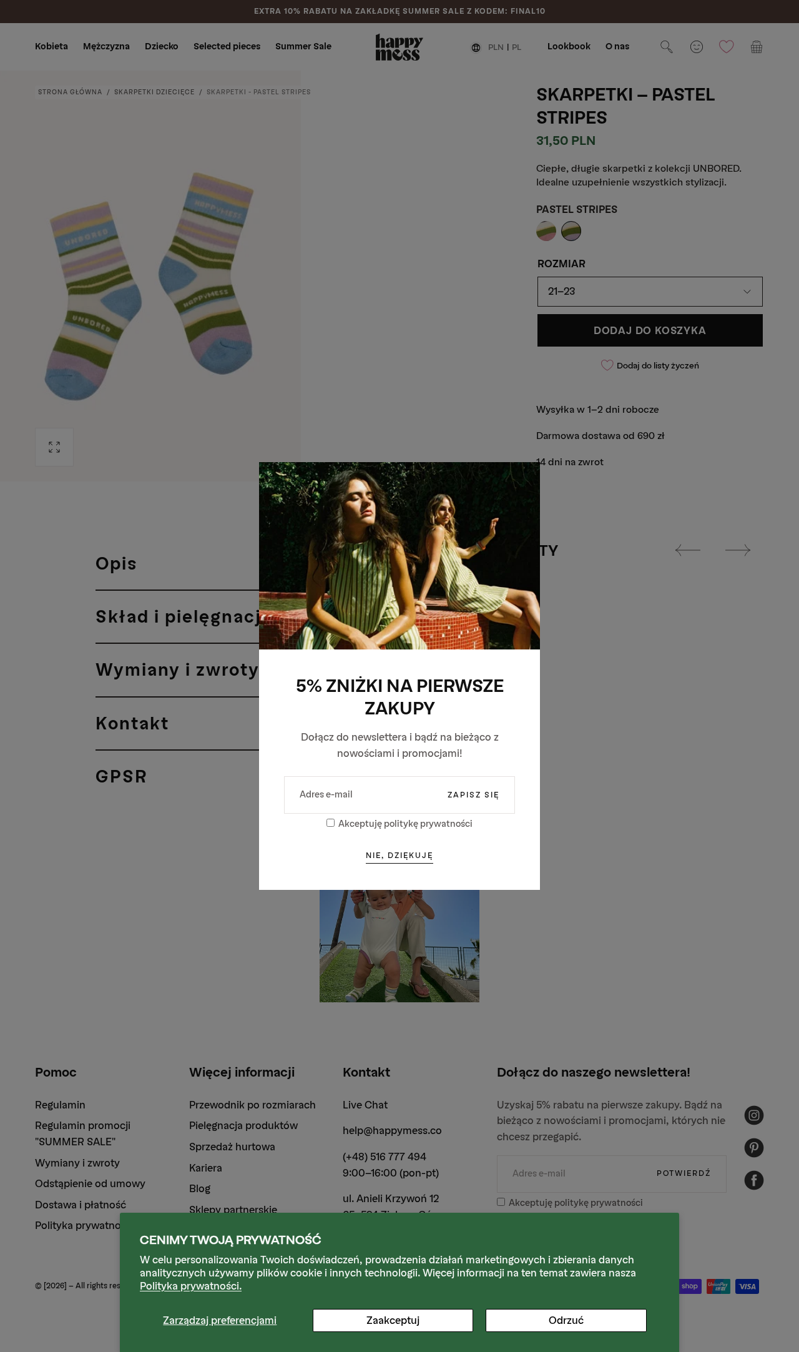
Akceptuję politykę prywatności (405, 824)
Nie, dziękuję (399, 855)
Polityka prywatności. (191, 1286)
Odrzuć (566, 1320)
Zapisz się (473, 795)
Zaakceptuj (392, 1320)
